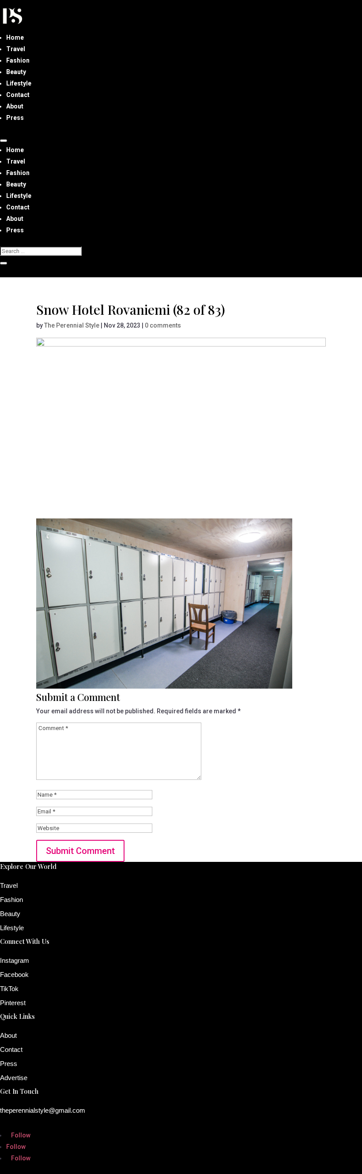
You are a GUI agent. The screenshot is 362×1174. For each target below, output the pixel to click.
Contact (18, 94)
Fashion (18, 60)
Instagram (14, 960)
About (14, 106)
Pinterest (13, 1002)
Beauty (16, 71)
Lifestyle (18, 83)
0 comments (163, 325)
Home (15, 37)
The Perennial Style (71, 325)
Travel (15, 48)
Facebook (14, 974)
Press (15, 117)
